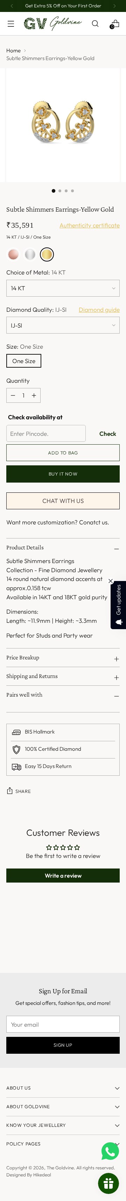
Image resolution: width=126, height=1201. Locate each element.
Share (23, 791)
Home (13, 50)
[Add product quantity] (13, 395)
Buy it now (63, 474)
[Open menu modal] (11, 23)
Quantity (18, 380)
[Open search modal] (95, 23)
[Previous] (12, 6)
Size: (24, 346)
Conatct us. (94, 522)
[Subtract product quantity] (34, 395)
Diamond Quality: (36, 309)
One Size (23, 360)
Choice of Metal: (36, 272)
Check (107, 433)
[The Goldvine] (53, 23)
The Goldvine (60, 1167)
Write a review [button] (63, 875)
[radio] (13, 254)
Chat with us (63, 500)
